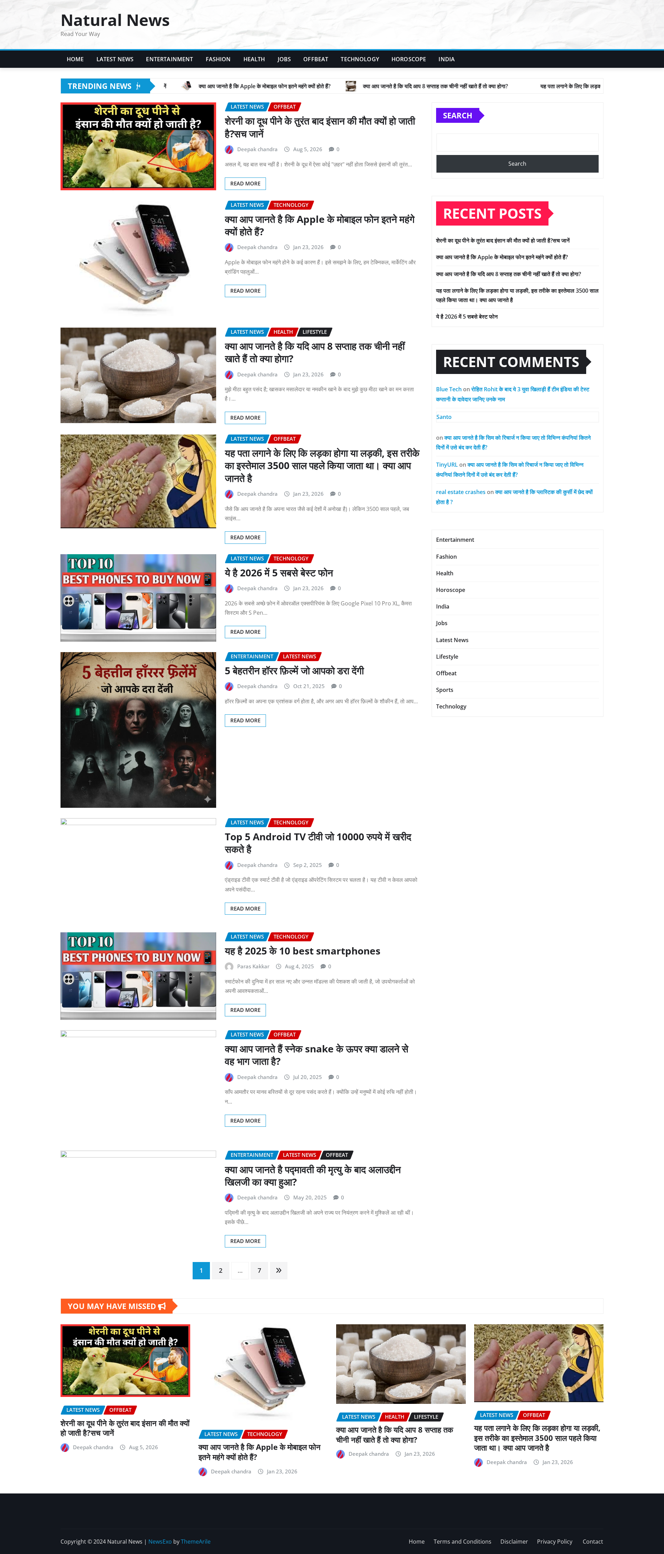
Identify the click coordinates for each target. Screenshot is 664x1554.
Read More (245, 183)
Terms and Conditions (462, 1541)
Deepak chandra (257, 149)
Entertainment (169, 59)
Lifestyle (447, 656)
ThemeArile (196, 1541)
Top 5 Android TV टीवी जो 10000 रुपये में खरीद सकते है (318, 843)
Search (457, 115)
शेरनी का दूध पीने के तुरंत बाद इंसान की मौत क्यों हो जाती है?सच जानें (320, 127)
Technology (360, 59)
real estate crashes (461, 492)
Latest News (115, 59)
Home (75, 59)
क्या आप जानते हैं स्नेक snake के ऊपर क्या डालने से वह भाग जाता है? (316, 1055)
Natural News (115, 19)
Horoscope (408, 59)
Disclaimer (514, 1541)
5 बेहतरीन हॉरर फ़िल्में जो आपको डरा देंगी (294, 670)
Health (254, 59)
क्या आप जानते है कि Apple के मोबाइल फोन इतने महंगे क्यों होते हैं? (320, 225)
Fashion (218, 59)
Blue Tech (449, 389)
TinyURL (447, 464)
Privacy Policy (555, 1541)
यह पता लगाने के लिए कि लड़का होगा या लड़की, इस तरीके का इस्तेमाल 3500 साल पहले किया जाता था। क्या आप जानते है (322, 465)
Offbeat (315, 59)
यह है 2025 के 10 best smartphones (302, 950)
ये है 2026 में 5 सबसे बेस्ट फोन (279, 572)
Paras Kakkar (253, 966)
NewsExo (160, 1541)
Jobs (284, 59)
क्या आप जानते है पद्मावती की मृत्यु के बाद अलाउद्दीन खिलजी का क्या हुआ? (313, 1175)
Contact (593, 1541)
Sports (444, 690)
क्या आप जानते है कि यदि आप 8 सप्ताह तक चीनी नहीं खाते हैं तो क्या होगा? (315, 352)
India (447, 59)
